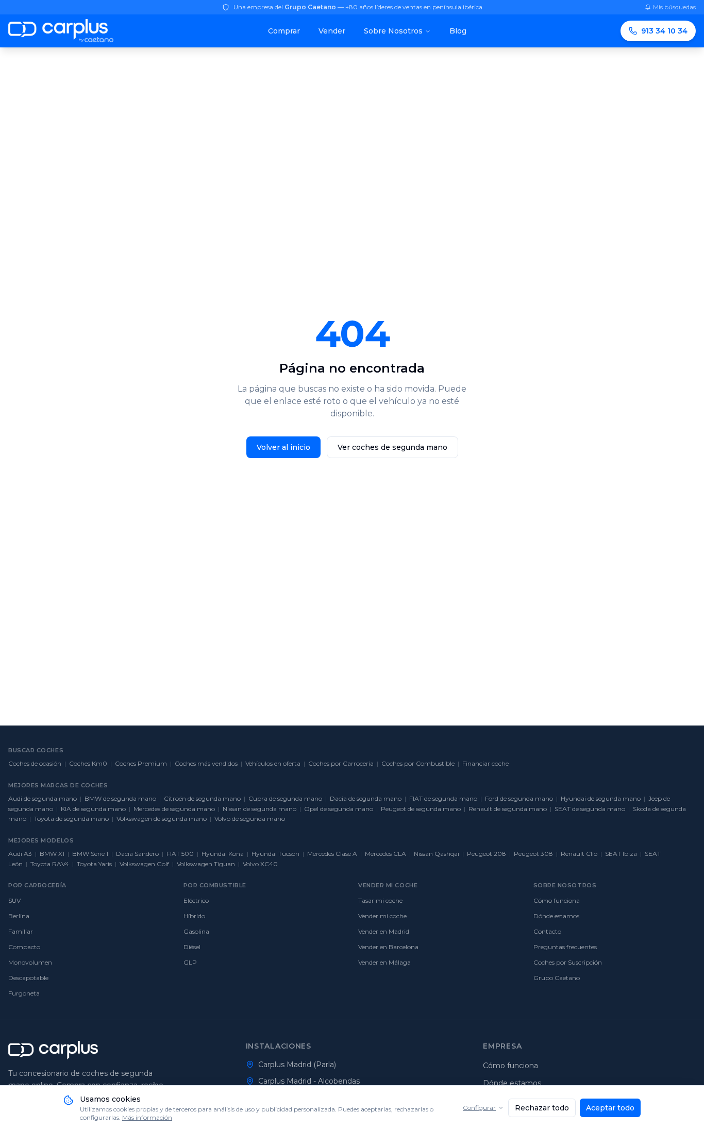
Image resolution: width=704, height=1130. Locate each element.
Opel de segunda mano (338, 809)
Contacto (547, 931)
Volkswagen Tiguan (206, 864)
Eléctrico (196, 900)
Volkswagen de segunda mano (161, 818)
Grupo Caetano (556, 978)
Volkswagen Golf (144, 864)
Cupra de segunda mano (285, 798)
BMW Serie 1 (90, 853)
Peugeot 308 (533, 853)
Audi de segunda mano (42, 798)
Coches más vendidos (206, 763)
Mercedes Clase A (332, 853)
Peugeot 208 (486, 853)
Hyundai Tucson (275, 853)
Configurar (479, 1107)
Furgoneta (24, 993)
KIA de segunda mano (93, 809)
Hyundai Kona (223, 853)
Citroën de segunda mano (202, 798)
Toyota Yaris (94, 864)
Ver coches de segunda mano (392, 447)
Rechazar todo (542, 1107)
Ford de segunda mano (519, 798)
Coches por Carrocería (341, 763)
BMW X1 (52, 853)
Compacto (24, 947)
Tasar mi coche (380, 900)
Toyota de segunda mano (71, 818)
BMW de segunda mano (120, 798)
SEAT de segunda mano (590, 809)
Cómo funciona (556, 900)
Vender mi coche (382, 916)
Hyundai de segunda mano (601, 798)
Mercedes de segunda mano (174, 809)
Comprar (284, 31)
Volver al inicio (283, 447)
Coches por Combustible (418, 763)
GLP (190, 962)
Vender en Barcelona (388, 947)
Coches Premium (141, 763)
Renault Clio (579, 853)
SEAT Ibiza (621, 853)
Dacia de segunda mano (365, 798)
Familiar (20, 931)
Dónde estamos (556, 916)
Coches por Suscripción (567, 962)
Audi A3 (20, 853)
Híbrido (194, 916)
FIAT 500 (180, 853)
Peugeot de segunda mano (421, 809)
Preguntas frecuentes (565, 947)
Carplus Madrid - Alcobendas (309, 1081)
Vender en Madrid (383, 931)
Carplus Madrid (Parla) (297, 1064)
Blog (457, 31)
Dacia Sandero (137, 853)
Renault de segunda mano (507, 809)
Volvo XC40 (260, 864)
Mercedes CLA (385, 853)
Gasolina (196, 931)
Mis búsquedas (674, 7)
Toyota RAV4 (49, 864)
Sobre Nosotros (393, 31)
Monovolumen (30, 962)
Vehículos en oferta (272, 763)
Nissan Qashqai (436, 853)
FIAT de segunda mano (443, 798)
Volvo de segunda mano (249, 818)
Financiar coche (485, 763)
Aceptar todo (610, 1107)
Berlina (18, 916)
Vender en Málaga (384, 962)
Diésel (191, 947)
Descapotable (28, 978)
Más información (147, 1117)
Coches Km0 (88, 763)
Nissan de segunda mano (259, 809)
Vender (332, 31)
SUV (14, 900)
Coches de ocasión (34, 763)
